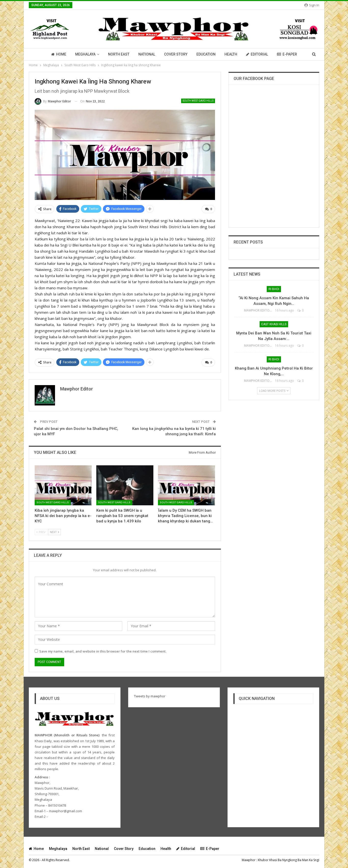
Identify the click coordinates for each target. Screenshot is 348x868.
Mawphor (249, 860)
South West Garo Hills (198, 100)
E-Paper (290, 54)
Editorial (259, 54)
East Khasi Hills (273, 324)
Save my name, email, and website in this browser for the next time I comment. (102, 651)
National (146, 54)
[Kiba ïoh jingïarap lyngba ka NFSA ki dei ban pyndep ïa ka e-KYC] (63, 485)
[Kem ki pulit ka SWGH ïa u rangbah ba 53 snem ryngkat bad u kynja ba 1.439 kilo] (124, 485)
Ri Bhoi (274, 289)
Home (61, 54)
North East (118, 54)
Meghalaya (85, 54)
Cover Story (176, 54)
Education (206, 54)
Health (230, 54)
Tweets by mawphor (149, 696)
